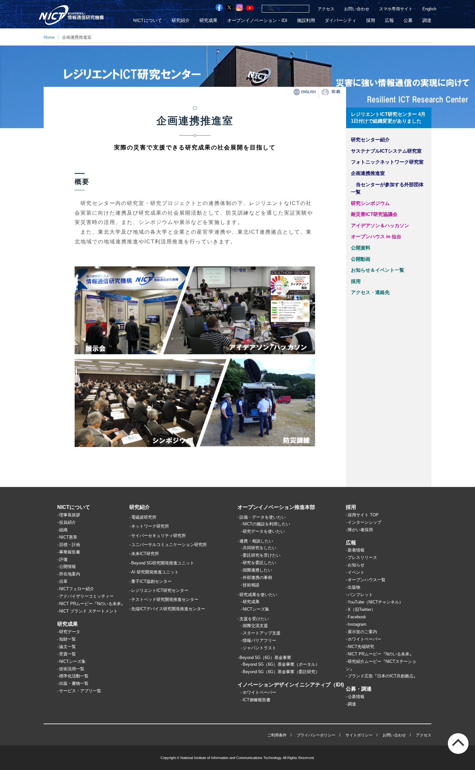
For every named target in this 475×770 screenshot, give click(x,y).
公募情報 (356, 696)
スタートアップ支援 (261, 633)
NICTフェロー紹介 (76, 588)
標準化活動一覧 (74, 676)
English (429, 8)
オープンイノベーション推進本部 (276, 507)
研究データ (69, 631)
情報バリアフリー (259, 640)
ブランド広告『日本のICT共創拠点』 (382, 676)
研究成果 (208, 20)
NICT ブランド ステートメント (88, 611)
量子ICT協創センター (151, 581)
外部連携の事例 (257, 577)
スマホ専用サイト (396, 8)
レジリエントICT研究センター (159, 590)
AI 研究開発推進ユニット (155, 572)
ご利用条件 (277, 735)
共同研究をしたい (259, 547)
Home (49, 37)
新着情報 (356, 550)
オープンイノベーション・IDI (257, 20)
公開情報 (67, 566)
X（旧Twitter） (361, 609)
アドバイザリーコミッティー (86, 596)
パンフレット (360, 594)
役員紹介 (67, 522)
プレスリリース (362, 557)
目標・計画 (69, 544)
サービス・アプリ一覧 (80, 690)
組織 (63, 529)
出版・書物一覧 (74, 683)
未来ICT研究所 (145, 553)
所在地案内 (69, 574)
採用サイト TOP (363, 514)
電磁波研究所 (143, 517)
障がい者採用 (360, 529)
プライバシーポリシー (316, 735)
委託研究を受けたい (261, 555)
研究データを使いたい (264, 531)
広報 (389, 20)
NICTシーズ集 (72, 661)
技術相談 (251, 585)
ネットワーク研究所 (150, 526)
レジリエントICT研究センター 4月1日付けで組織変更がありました (388, 118)
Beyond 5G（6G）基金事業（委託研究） (281, 671)
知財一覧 (67, 639)
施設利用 (306, 20)
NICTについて (147, 20)
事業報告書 (69, 552)
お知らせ (356, 564)
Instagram (357, 624)
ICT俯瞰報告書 (256, 699)
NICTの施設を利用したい (266, 524)
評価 (63, 559)
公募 (408, 20)
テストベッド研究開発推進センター (164, 599)
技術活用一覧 (71, 668)
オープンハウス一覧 (366, 579)
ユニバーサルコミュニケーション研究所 (169, 544)
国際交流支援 (255, 625)
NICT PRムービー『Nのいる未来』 (92, 603)
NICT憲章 (68, 537)
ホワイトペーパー (259, 692)
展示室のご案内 (362, 631)
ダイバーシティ (340, 20)
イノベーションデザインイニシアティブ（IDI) (291, 684)
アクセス (326, 8)
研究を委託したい (259, 562)
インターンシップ (364, 522)
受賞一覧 (67, 654)
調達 (426, 20)
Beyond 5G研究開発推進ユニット (162, 563)
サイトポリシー (359, 735)
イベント (356, 572)
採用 (370, 20)
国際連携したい (257, 570)
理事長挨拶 (69, 514)
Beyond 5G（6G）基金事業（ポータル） (281, 664)
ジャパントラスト (259, 647)
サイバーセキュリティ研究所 (158, 535)
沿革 (63, 581)
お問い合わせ (356, 8)
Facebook (357, 616)
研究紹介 (181, 20)
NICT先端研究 (361, 646)
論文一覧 (67, 646)
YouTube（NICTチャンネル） (375, 602)
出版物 (354, 587)
